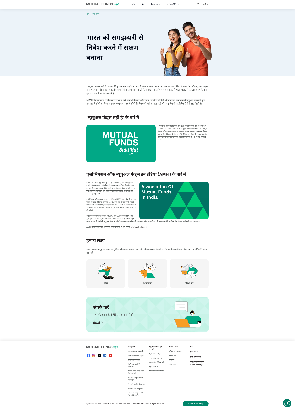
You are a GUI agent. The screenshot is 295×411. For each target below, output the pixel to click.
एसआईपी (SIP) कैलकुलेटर (136, 351)
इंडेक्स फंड (172, 364)
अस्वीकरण (106, 404)
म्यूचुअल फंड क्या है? (155, 354)
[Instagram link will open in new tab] (94, 355)
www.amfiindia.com (139, 227)
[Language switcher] (208, 4)
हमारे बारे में (96, 14)
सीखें (133, 4)
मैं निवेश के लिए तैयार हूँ (195, 404)
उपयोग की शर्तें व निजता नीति (121, 404)
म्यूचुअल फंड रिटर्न (154, 367)
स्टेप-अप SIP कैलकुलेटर (135, 389)
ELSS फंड (172, 356)
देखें (143, 4)
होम (88, 14)
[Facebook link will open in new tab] (88, 355)
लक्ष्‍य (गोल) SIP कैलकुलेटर (136, 356)
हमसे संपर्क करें (195, 357)
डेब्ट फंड (171, 360)
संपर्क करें (96, 322)
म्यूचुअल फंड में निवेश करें (156, 362)
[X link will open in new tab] (99, 355)
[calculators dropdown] (160, 4)
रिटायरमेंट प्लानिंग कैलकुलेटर (136, 384)
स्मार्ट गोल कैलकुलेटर (134, 360)
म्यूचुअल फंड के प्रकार (155, 358)
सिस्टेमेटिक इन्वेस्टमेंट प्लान (156, 371)
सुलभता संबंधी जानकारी (93, 404)
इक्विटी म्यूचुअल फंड (175, 351)
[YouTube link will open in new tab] (110, 355)
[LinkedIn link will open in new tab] (105, 355)
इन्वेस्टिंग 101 (171, 4)
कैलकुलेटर (154, 4)
